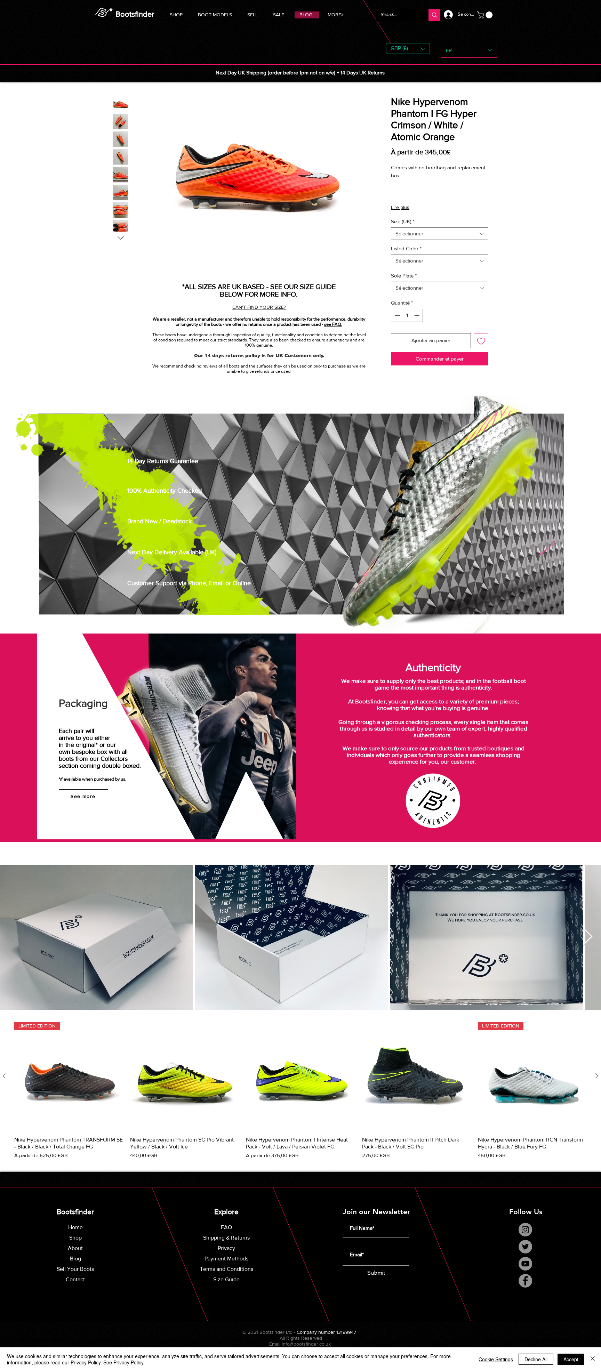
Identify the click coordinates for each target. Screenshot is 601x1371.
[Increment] (417, 315)
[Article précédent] (4, 1076)
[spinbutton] (407, 315)
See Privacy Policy (123, 1362)
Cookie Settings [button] (496, 1359)
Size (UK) (403, 221)
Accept (570, 1359)
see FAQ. (333, 324)
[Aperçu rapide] (184, 1076)
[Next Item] (587, 937)
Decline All (535, 1359)
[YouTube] (525, 1264)
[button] (215, 13)
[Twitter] (525, 1246)
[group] (300, 1091)
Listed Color (406, 248)
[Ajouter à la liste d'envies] (481, 340)
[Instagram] (525, 1229)
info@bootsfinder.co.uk (306, 1344)
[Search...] (434, 15)
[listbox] (408, 48)
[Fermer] (592, 1359)
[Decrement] (396, 315)
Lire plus (400, 207)
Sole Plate (404, 276)
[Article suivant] (597, 1076)
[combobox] (439, 233)
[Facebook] (525, 1281)
